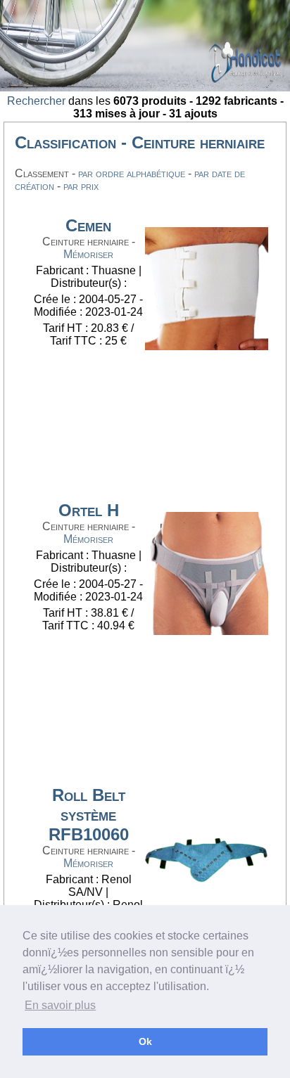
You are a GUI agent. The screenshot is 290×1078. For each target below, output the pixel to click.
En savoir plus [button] (60, 1005)
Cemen (88, 225)
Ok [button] (145, 1041)
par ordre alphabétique (131, 173)
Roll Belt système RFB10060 (89, 814)
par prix (81, 186)
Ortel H (88, 510)
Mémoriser (88, 254)
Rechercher (36, 101)
